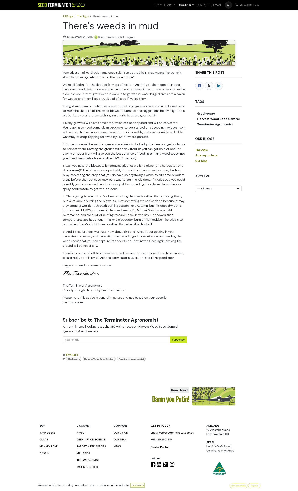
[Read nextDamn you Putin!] (213, 396)
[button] (228, 5)
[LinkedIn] (219, 86)
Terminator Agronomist (131, 359)
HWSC (80, 432)
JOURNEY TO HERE (88, 467)
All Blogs (68, 16)
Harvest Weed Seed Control (99, 359)
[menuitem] (158, 5)
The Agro (83, 16)
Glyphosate (73, 359)
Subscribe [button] (178, 339)
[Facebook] (199, 86)
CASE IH (44, 453)
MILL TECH (83, 453)
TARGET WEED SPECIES (91, 446)
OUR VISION (121, 432)
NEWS (117, 446)
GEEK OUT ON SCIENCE (91, 439)
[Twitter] (209, 86)
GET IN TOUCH (160, 426)
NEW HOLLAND (48, 446)
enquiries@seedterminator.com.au (172, 432)
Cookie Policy (137, 485)
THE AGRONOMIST (88, 460)
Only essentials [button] (238, 485)
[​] (153, 465)
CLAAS (43, 439)
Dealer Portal (159, 447)
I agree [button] (254, 485)
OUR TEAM (120, 439)
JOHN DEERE (47, 432)
